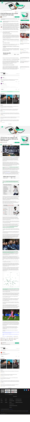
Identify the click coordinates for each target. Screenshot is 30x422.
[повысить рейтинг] (1, 29)
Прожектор (10, 402)
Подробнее (27, 411)
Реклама (6, 400)
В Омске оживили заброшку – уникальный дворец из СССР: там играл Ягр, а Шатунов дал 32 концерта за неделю (24, 30)
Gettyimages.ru (5, 336)
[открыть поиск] (24, 1)
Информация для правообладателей (19, 402)
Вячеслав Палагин (4, 142)
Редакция (1, 400)
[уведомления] (25, 1)
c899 (3, 83)
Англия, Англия (6, 134)
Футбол (2, 134)
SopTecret (4, 352)
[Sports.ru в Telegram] (24, 390)
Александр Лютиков (4, 16)
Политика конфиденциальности (19, 400)
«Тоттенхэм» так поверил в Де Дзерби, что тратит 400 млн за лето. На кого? (13, 134)
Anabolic (3, 77)
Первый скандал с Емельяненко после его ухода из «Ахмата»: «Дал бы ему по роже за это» (24, 67)
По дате (1, 73)
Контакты (1, 402)
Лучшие (4, 73)
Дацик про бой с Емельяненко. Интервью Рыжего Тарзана (24, 49)
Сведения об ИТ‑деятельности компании (13, 405)
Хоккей (2, 10)
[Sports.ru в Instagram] (28, 390)
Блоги (3, 134)
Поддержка (6, 402)
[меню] (5, 1)
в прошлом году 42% (8, 172)
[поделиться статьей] (1, 26)
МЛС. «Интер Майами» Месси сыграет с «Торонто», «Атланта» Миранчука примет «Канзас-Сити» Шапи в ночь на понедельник (9, 378)
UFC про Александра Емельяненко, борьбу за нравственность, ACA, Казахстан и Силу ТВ (24, 58)
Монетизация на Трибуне (11, 400)
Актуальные (7, 73)
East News (13, 336)
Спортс (1, 10)
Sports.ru (2, 410)
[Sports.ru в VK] (26, 390)
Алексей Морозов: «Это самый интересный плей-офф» (7, 10)
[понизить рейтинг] (1, 31)
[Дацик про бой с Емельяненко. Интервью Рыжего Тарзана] (25, 45)
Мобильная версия (15, 396)
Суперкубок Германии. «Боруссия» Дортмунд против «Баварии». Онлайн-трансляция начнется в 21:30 (9, 371)
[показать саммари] (16, 136)
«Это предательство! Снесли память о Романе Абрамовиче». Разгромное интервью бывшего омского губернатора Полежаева (24, 39)
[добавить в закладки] (1, 24)
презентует (13, 157)
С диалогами (17, 73)
